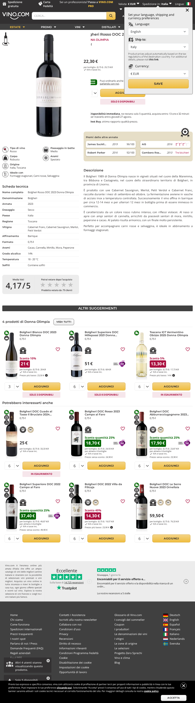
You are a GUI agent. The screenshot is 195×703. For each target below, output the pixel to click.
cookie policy (151, 691)
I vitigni (119, 639)
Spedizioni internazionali (26, 629)
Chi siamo (16, 619)
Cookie (63, 658)
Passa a (100, 4)
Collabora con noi (70, 624)
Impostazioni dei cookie (74, 667)
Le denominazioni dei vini (130, 634)
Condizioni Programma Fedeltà (78, 653)
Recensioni (66, 639)
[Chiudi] (187, 10)
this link (153, 59)
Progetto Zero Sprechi (128, 653)
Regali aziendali (20, 653)
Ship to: (140, 39)
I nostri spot (18, 639)
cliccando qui (64, 687)
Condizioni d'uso (69, 629)
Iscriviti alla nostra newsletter (78, 619)
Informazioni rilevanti (73, 648)
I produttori (121, 629)
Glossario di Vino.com (128, 615)
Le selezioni (121, 648)
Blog (117, 662)
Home (14, 615)
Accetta (173, 697)
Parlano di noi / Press (23, 643)
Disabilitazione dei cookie (75, 662)
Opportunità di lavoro (73, 672)
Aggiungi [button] (122, 92)
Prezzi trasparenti (21, 634)
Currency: (141, 66)
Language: (142, 24)
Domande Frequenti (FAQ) (26, 648)
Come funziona (20, 624)
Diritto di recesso (70, 643)
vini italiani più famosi (16, 596)
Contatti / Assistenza (72, 615)
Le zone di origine (125, 643)
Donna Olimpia (96, 40)
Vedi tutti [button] (63, 321)
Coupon (119, 624)
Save (158, 84)
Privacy (63, 634)
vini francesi (23, 593)
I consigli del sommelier (129, 619)
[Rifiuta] (184, 686)
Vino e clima (122, 658)
